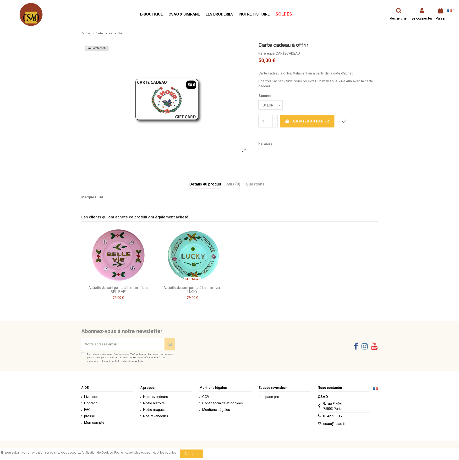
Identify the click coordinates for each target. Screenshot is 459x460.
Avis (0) (233, 184)
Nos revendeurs (155, 397)
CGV (205, 397)
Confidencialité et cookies (222, 403)
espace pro (270, 397)
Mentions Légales (216, 409)
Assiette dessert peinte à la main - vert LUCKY (193, 290)
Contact (90, 403)
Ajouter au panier (310, 121)
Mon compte (94, 422)
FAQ (87, 409)
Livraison (91, 397)
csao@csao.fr (334, 424)
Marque (87, 197)
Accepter (191, 454)
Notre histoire (154, 403)
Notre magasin (154, 409)
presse (89, 416)
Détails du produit (205, 184)
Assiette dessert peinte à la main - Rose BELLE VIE (118, 290)
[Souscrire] (169, 344)
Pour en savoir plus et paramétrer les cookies (145, 452)
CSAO (99, 197)
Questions (255, 184)
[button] (151, 14)
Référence (266, 53)
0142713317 (332, 416)
